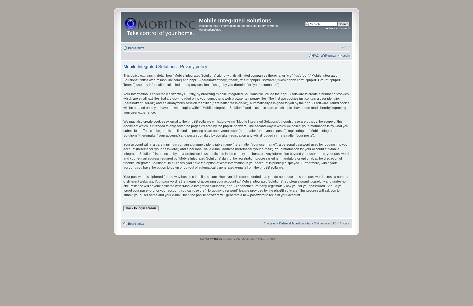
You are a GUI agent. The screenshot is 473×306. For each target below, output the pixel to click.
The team (270, 223)
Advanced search (338, 28)
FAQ (316, 55)
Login (346, 55)
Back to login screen (141, 208)
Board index (136, 48)
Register (330, 55)
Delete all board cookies (295, 223)
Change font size (346, 46)
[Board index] (160, 27)
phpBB (218, 238)
